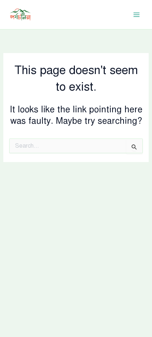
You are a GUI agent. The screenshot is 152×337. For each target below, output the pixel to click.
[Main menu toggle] (136, 15)
